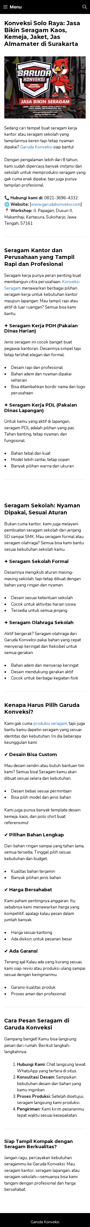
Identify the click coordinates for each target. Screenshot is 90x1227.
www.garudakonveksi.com (56, 204)
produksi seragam (50, 723)
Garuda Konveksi (36, 147)
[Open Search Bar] (84, 7)
